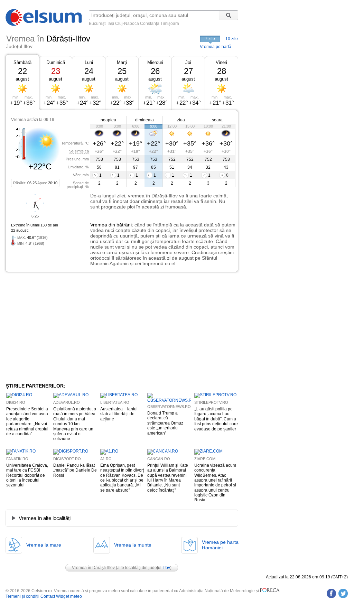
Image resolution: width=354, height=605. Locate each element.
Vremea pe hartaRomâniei (220, 544)
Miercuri (155, 62)
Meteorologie (242, 590)
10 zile (231, 38)
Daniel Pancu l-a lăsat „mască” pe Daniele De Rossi (75, 470)
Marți (122, 62)
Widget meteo (69, 596)
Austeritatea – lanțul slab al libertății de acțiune (119, 414)
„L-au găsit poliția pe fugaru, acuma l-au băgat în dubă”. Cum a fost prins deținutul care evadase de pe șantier (216, 419)
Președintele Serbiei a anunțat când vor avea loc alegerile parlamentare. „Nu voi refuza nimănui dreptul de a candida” (27, 421)
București (97, 23)
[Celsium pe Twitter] (343, 593)
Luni (89, 62)
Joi (188, 62)
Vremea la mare (43, 545)
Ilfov (166, 567)
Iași (111, 23)
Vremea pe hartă (215, 47)
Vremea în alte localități (45, 518)
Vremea (98, 224)
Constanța (149, 23)
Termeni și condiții (22, 596)
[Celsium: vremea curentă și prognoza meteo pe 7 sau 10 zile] (44, 24)
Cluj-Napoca (127, 23)
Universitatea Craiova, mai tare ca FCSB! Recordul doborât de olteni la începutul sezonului (27, 475)
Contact (47, 596)
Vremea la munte (132, 545)
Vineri (221, 62)
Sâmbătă (22, 62)
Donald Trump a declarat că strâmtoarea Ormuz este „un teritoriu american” (165, 423)
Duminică (55, 62)
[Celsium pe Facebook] (331, 593)
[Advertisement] (62, 327)
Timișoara (169, 23)
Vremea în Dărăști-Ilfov (93, 567)
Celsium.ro (41, 590)
